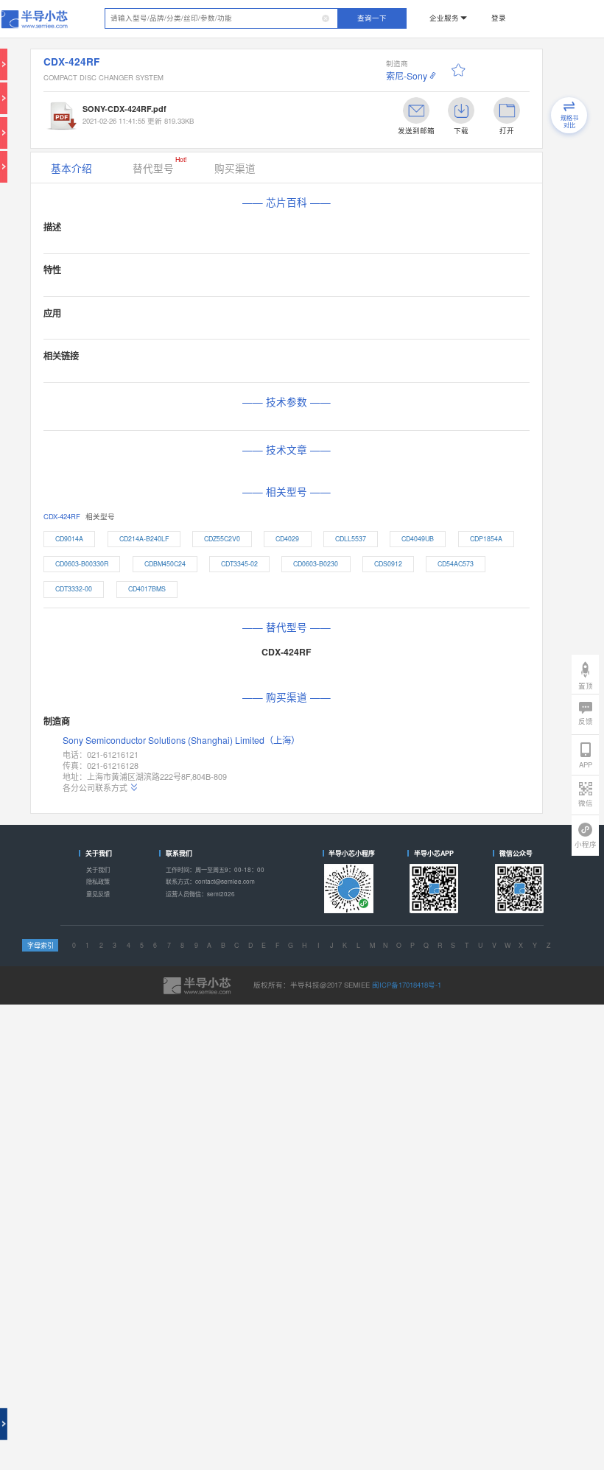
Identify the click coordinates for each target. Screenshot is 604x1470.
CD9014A (69, 539)
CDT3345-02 (239, 564)
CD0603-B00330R (81, 564)
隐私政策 (98, 881)
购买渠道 (235, 168)
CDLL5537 (350, 539)
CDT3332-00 (73, 589)
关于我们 (98, 869)
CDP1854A (486, 539)
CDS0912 (388, 564)
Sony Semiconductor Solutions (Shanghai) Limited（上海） (181, 740)
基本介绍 (71, 168)
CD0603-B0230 (315, 564)
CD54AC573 (456, 564)
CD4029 (287, 539)
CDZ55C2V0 (222, 539)
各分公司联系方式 (95, 787)
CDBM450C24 (165, 564)
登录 (498, 18)
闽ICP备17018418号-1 (406, 985)
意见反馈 (98, 894)
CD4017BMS (147, 589)
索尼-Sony (406, 75)
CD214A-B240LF (144, 539)
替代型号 (159, 165)
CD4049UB (417, 539)
